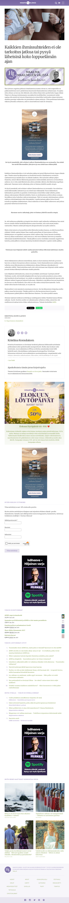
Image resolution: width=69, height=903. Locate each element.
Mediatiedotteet (12, 886)
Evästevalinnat (12, 893)
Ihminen (12, 321)
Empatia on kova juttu (34, 371)
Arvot (27, 879)
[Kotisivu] (18, 333)
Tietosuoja (12, 890)
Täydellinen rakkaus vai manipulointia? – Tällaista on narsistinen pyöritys (49, 814)
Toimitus (57, 886)
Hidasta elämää (28, 3)
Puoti (42, 886)
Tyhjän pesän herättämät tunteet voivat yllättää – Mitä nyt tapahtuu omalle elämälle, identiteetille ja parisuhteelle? (18, 853)
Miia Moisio (38, 817)
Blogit (8, 321)
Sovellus (27, 886)
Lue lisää (11, 360)
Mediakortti (57, 883)
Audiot (12, 879)
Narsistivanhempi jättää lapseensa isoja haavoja (25, 667)
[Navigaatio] (63, 3)
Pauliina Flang (8, 856)
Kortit (27, 883)
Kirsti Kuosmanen (40, 856)
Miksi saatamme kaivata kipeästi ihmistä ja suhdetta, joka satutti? (31, 656)
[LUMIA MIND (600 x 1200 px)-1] (34, 134)
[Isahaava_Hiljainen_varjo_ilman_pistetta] (34, 581)
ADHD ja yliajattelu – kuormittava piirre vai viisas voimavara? (30, 659)
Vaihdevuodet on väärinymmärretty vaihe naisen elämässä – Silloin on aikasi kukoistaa (50, 853)
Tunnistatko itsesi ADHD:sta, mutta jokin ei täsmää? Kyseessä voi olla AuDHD (35, 648)
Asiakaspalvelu (42, 879)
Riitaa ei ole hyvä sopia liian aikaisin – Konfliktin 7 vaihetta (18, 814)
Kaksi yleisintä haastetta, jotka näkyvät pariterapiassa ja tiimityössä (32, 703)
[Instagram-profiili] (26, 333)
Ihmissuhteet (19, 321)
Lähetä (39, 308)
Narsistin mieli (14, 718)
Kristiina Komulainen (15, 316)
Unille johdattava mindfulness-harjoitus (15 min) (25, 698)
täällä (54, 302)
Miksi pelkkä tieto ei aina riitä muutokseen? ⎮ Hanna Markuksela (31, 708)
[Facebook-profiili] (22, 333)
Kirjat (12, 883)
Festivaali (57, 879)
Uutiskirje (42, 883)
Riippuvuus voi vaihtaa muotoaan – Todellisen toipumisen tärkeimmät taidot (35, 713)
